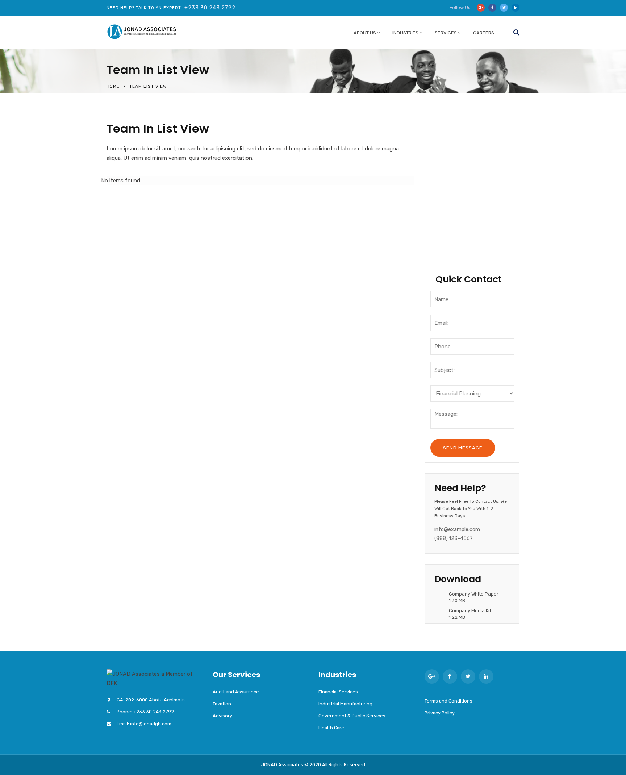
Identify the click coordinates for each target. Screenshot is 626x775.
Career (443, 216)
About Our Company (463, 126)
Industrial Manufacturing (345, 703)
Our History (450, 156)
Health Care (331, 727)
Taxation (222, 703)
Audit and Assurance (236, 692)
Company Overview (461, 141)
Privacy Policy (440, 713)
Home (113, 86)
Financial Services (338, 692)
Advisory (222, 715)
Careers (483, 33)
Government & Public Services (351, 715)
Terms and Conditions (448, 701)
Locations (448, 201)
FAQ (439, 245)
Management (453, 171)
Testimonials (452, 231)
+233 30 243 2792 (209, 8)
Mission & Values (457, 186)
